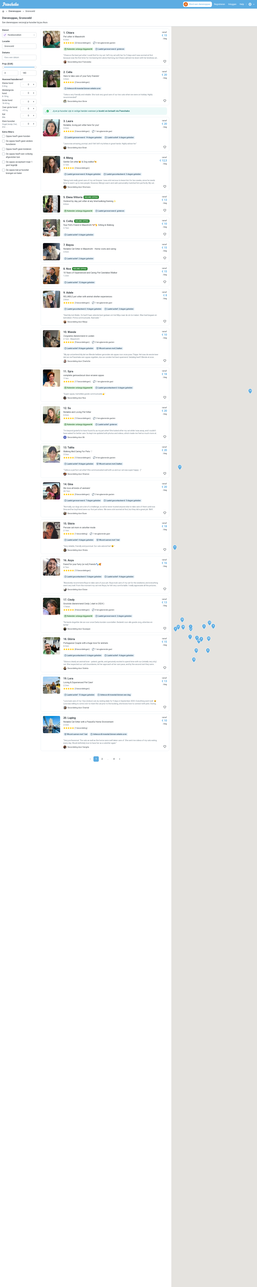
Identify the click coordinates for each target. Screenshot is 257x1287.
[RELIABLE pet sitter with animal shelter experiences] (105, 307)
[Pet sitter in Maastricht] (105, 47)
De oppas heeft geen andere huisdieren (19, 143)
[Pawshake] (10, 4)
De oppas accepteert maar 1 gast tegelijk (19, 163)
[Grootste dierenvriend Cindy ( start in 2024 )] (105, 614)
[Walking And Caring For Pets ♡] (105, 460)
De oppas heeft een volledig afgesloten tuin (19, 155)
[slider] (3, 67)
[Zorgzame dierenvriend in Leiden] (105, 346)
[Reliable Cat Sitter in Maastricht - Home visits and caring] (105, 251)
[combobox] (19, 35)
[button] (190, 627)
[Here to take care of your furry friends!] (105, 86)
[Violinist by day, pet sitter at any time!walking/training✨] (105, 204)
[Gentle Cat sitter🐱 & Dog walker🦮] (105, 172)
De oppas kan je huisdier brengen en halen (17, 171)
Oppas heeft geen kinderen (18, 149)
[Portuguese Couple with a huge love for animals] (105, 653)
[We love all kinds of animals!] (105, 498)
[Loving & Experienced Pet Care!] (105, 692)
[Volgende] (119, 759)
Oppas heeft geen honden (18, 136)
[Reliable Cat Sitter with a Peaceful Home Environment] (105, 732)
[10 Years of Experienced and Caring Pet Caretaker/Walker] (105, 275)
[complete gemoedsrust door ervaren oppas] (105, 384)
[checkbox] (3, 136)
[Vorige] (90, 759)
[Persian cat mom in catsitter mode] (105, 537)
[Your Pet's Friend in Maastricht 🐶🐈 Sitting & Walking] (105, 227)
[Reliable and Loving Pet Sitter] (105, 422)
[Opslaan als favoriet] (165, 61)
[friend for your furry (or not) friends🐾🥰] (105, 574)
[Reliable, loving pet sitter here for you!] (105, 134)
